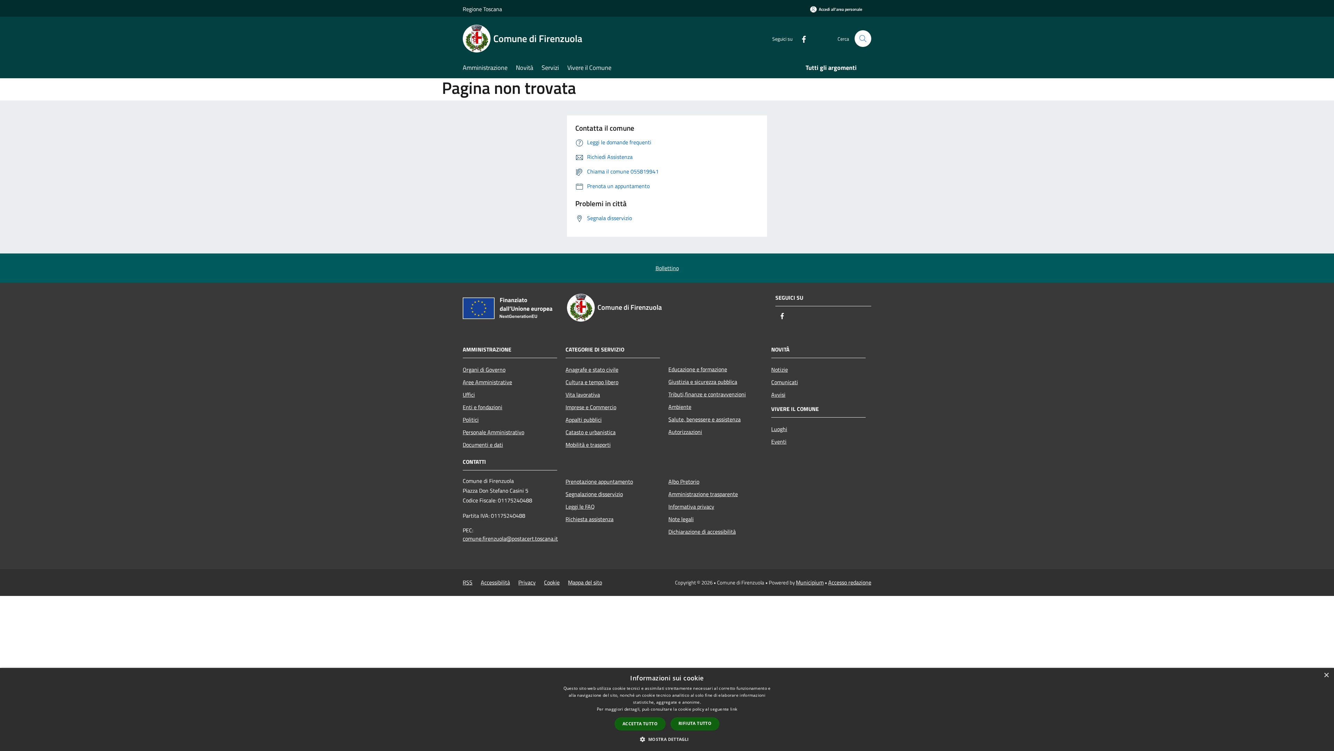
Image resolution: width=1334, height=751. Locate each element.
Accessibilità (495, 582)
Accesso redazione (849, 582)
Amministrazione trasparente (703, 494)
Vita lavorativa (583, 394)
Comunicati (784, 382)
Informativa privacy (691, 506)
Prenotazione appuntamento (599, 481)
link (733, 709)
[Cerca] (863, 38)
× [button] (1326, 675)
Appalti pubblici (584, 419)
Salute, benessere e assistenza (704, 419)
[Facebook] (801, 38)
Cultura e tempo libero (592, 382)
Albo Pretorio (683, 481)
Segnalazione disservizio (594, 494)
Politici (471, 419)
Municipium (810, 582)
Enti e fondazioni (482, 407)
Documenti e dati (483, 445)
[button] (667, 739)
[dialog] (667, 709)
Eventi (779, 441)
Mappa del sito (585, 582)
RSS (467, 582)
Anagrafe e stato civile (592, 369)
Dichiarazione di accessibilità (702, 531)
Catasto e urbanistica (591, 432)
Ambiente (679, 407)
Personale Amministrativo (493, 432)
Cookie (552, 582)
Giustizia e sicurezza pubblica (702, 382)
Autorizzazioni (685, 432)
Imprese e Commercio (591, 407)
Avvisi (778, 394)
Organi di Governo (484, 369)
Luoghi (779, 429)
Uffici (469, 394)
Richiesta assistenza (590, 519)
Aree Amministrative (487, 382)
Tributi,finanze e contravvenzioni (707, 394)
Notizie (779, 369)
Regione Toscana (482, 9)
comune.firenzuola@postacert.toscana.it (510, 538)
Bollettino (667, 268)
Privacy (527, 582)
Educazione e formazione (697, 369)
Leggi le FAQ (580, 506)
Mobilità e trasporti (588, 445)
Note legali (681, 519)
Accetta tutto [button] (640, 724)
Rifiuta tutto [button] (694, 723)
